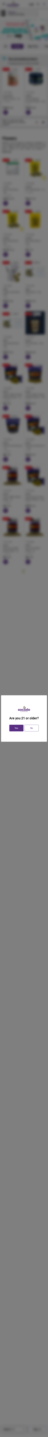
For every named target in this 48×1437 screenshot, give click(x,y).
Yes (16, 728)
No (31, 728)
